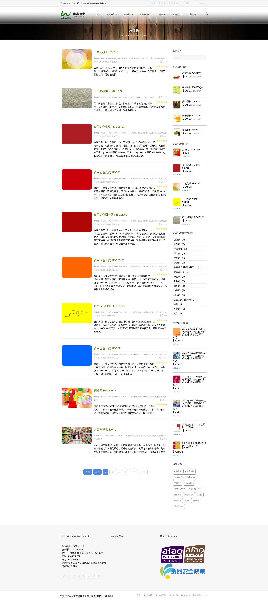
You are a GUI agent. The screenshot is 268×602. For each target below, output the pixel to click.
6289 (165, 136)
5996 (165, 400)
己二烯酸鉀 (136, 97)
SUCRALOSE (143, 397)
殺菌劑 (177, 244)
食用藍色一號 (137, 354)
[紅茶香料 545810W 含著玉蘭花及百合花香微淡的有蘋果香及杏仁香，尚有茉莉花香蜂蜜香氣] (177, 76)
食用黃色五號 (148, 133)
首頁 (98, 14)
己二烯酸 (145, 97)
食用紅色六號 (159, 133)
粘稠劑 (177, 290)
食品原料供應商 (152, 436)
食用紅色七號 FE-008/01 (191, 166)
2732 (165, 439)
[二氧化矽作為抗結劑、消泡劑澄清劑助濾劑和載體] (177, 186)
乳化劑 (177, 309)
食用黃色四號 (137, 133)
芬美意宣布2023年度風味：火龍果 (193, 425)
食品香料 (127, 14)
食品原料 (162, 14)
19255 (164, 97)
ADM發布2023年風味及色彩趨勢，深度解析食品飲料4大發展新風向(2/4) (189, 381)
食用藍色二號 (148, 354)
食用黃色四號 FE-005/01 (191, 200)
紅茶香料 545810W (191, 73)
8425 (165, 62)
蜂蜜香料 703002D (191, 115)
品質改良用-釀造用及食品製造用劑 (114, 58)
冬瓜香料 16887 (190, 130)
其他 (176, 313)
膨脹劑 (177, 263)
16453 (164, 182)
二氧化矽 (156, 58)
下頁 (133, 472)
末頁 (143, 472)
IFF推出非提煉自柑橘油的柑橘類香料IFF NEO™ (194, 446)
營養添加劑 (179, 272)
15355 (164, 224)
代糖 (159, 397)
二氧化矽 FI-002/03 (191, 183)
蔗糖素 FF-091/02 (191, 150)
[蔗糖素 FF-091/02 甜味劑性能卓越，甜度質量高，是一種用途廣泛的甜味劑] (177, 152)
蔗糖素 (134, 397)
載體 (115, 62)
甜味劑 (103, 397)
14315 (164, 358)
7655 (165, 270)
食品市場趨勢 (133, 436)
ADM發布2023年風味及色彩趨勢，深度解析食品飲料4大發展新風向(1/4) (189, 404)
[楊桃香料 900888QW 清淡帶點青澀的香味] (177, 90)
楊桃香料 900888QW (192, 87)
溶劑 (176, 304)
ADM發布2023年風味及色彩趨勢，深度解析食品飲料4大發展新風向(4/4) (189, 333)
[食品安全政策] (183, 571)
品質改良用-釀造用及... (185, 267)
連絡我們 (193, 14)
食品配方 (162, 436)
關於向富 (111, 14)
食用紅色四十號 (109, 136)
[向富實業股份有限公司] (73, 15)
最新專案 (197, 595)
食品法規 (185, 595)
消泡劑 (98, 62)
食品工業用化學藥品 (184, 299)
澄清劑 (104, 62)
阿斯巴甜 (153, 397)
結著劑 (177, 295)
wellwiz (99, 436)
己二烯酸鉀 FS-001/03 (193, 217)
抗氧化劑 (178, 249)
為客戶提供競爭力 (105, 429)
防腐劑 (103, 97)
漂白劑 (177, 253)
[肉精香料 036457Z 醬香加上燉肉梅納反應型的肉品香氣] (177, 104)
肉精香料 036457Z (191, 101)
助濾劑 (110, 62)
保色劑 (177, 258)
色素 (117, 136)
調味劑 (177, 281)
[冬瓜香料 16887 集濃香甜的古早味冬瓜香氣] (177, 132)
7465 (165, 316)
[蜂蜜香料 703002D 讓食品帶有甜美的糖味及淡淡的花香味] (177, 118)
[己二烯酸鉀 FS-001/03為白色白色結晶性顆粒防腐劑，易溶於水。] (177, 220)
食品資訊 (177, 14)
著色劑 (103, 133)
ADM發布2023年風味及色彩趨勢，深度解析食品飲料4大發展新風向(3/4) (189, 357)
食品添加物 (145, 14)
